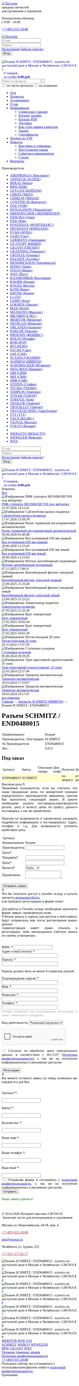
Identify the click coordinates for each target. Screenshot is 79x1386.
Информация (19, 108)
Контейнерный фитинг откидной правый (32, 580)
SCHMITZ (9, 1344)
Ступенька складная (16, 652)
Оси (13, 93)
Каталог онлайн (30, 115)
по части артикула (20, 85)
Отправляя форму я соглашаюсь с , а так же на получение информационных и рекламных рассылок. (39, 1183)
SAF (29, 1341)
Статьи (24, 157)
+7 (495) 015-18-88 (15, 29)
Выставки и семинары (35, 146)
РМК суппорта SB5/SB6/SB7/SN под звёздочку (36, 504)
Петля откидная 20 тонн (19, 641)
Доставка (25, 123)
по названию (47, 85)
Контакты (17, 161)
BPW (5, 1348)
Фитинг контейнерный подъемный (27, 565)
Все (4, 492)
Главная (7, 701)
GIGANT (16, 1348)
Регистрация (11, 49)
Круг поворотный (15, 618)
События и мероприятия (36, 153)
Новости (16, 142)
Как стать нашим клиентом (38, 127)
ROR (21, 1341)
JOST (28, 1348)
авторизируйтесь (26, 897)
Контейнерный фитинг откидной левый (31, 595)
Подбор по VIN (21, 138)
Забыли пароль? (32, 49)
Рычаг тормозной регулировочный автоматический (39, 530)
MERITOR (9, 1341)
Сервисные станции (33, 111)
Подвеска (17, 96)
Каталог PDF (28, 119)
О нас (14, 104)
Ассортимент (19, 100)
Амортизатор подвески (18, 606)
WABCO (23, 1344)
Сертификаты (28, 134)
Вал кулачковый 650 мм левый (24, 553)
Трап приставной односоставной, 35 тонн (32, 667)
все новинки (11, 698)
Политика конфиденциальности (25, 1356)
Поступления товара (33, 149)
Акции (23, 130)
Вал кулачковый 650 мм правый (25, 542)
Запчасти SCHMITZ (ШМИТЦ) (40, 701)
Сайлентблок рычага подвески (24, 515)
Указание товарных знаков (21, 1352)
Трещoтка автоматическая (20, 679)
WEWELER (39, 1344)
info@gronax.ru (12, 1239)
